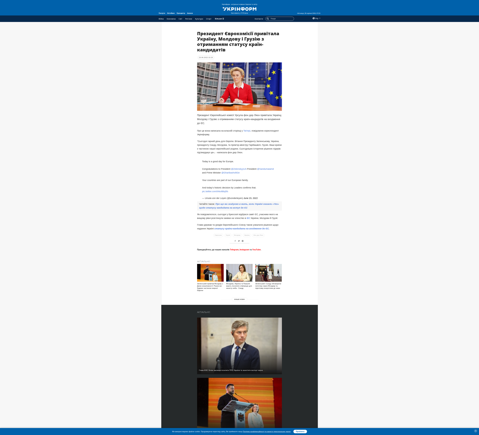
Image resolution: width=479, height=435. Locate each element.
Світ (180, 19)
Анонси (190, 13)
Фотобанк (171, 13)
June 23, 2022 (250, 198)
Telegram (234, 285)
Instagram (244, 285)
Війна (161, 19)
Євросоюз (218, 235)
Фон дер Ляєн (258, 235)
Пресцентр (181, 13)
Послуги (162, 13)
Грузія (228, 235)
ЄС (249, 218)
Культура (199, 19)
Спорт (209, 19)
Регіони (188, 19)
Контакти (259, 19)
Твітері (246, 131)
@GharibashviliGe (230, 172)
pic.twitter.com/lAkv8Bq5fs (215, 191)
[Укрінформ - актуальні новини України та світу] (239, 8)
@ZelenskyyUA (238, 169)
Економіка (171, 19)
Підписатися (222, 276)
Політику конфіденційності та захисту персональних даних (267, 432)
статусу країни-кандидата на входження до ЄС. (241, 228)
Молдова (237, 235)
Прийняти (300, 432)
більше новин (239, 335)
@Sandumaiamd (265, 169)
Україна (247, 235)
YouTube (256, 285)
